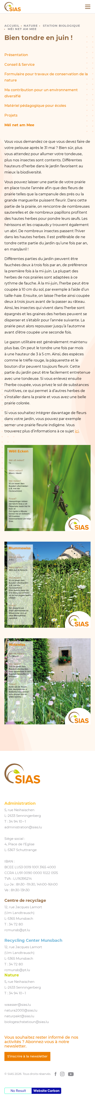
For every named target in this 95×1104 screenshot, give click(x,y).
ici (77, 431)
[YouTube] (71, 1074)
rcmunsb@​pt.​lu (17, 930)
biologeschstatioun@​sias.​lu (26, 1022)
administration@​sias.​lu (23, 827)
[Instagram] (62, 1074)
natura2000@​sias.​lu (20, 1010)
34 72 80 (16, 924)
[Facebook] (56, 1074)
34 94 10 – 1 (17, 821)
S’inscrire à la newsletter (27, 1056)
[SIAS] (12, 6)
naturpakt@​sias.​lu (19, 1016)
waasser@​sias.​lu (17, 1005)
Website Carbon (46, 1091)
